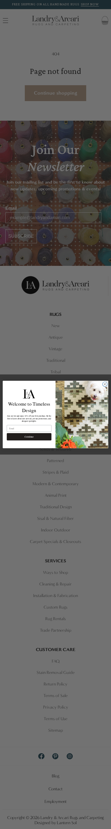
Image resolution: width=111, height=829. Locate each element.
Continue (29, 436)
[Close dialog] (104, 384)
